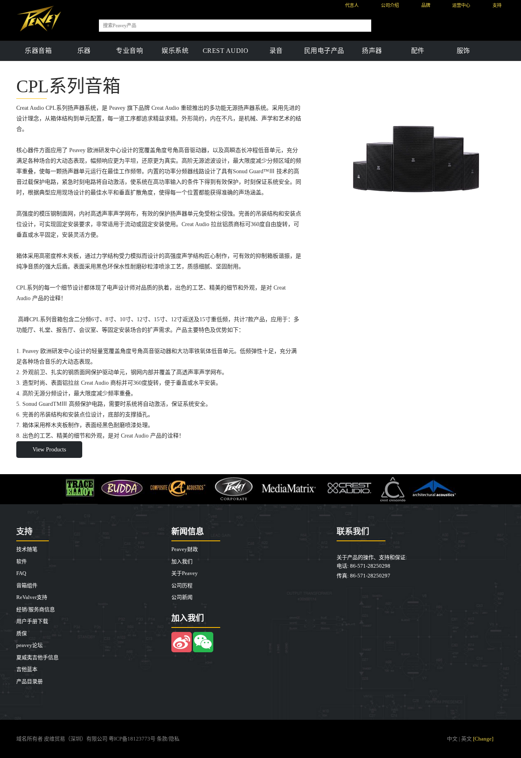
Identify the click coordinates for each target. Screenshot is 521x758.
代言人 (352, 5)
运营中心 (461, 5)
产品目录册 (29, 681)
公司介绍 (390, 5)
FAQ (21, 573)
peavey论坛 (29, 645)
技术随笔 (26, 549)
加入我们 (182, 561)
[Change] (483, 739)
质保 (21, 633)
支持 (497, 5)
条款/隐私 (168, 739)
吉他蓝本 (26, 669)
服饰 (463, 50)
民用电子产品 (324, 50)
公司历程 (182, 585)
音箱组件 (26, 585)
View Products (49, 450)
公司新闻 (182, 597)
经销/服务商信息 (35, 609)
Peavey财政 (184, 549)
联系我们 (353, 531)
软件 (21, 561)
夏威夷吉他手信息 (37, 657)
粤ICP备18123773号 (132, 739)
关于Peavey (184, 573)
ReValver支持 (31, 597)
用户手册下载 (32, 621)
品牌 (425, 5)
